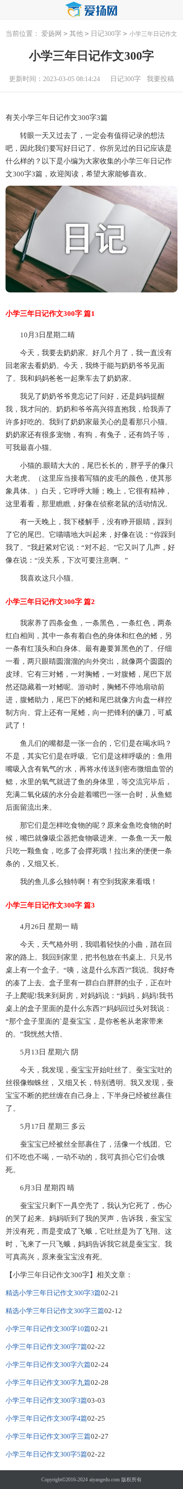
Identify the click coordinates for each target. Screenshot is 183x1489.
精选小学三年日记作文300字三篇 (55, 1310)
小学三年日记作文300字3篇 (46, 1400)
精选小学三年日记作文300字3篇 (53, 1292)
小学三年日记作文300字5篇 (46, 1454)
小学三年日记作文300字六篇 (48, 1364)
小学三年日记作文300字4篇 (46, 1418)
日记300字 (106, 33)
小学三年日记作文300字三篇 (48, 1436)
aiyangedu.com (104, 1480)
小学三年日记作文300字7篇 (46, 1346)
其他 (76, 33)
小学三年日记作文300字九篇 (48, 1382)
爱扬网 (51, 33)
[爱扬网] (91, 10)
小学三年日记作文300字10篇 (48, 1328)
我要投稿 (160, 78)
